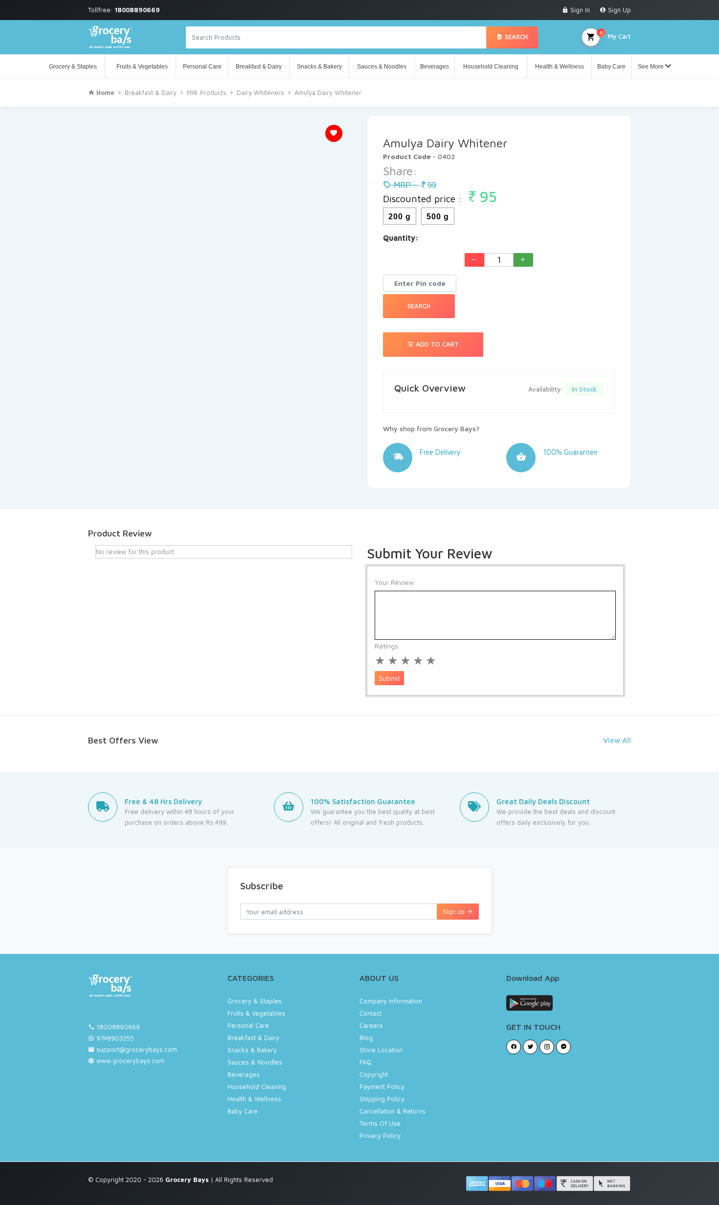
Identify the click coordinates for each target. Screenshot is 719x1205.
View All (617, 740)
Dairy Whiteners (260, 92)
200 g (399, 216)
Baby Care (611, 66)
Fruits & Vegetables (140, 66)
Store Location (381, 1050)
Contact (371, 1013)
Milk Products (206, 92)
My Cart (615, 34)
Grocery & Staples (73, 66)
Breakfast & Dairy (259, 66)
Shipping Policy (382, 1099)
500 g (438, 216)
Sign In (579, 10)
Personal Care (202, 66)
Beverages (434, 66)
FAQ (365, 1062)
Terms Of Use (380, 1123)
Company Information (391, 1001)
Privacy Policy (380, 1135)
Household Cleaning (490, 66)
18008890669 (118, 1027)
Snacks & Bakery (319, 66)
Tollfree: (124, 10)
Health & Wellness (559, 66)
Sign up (455, 911)
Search (515, 37)
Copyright (374, 1074)
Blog (366, 1038)
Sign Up (618, 10)
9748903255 (115, 1038)
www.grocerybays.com (129, 1061)
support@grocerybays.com (136, 1049)
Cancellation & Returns (393, 1111)
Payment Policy (382, 1086)
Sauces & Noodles (381, 66)
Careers (371, 1025)
